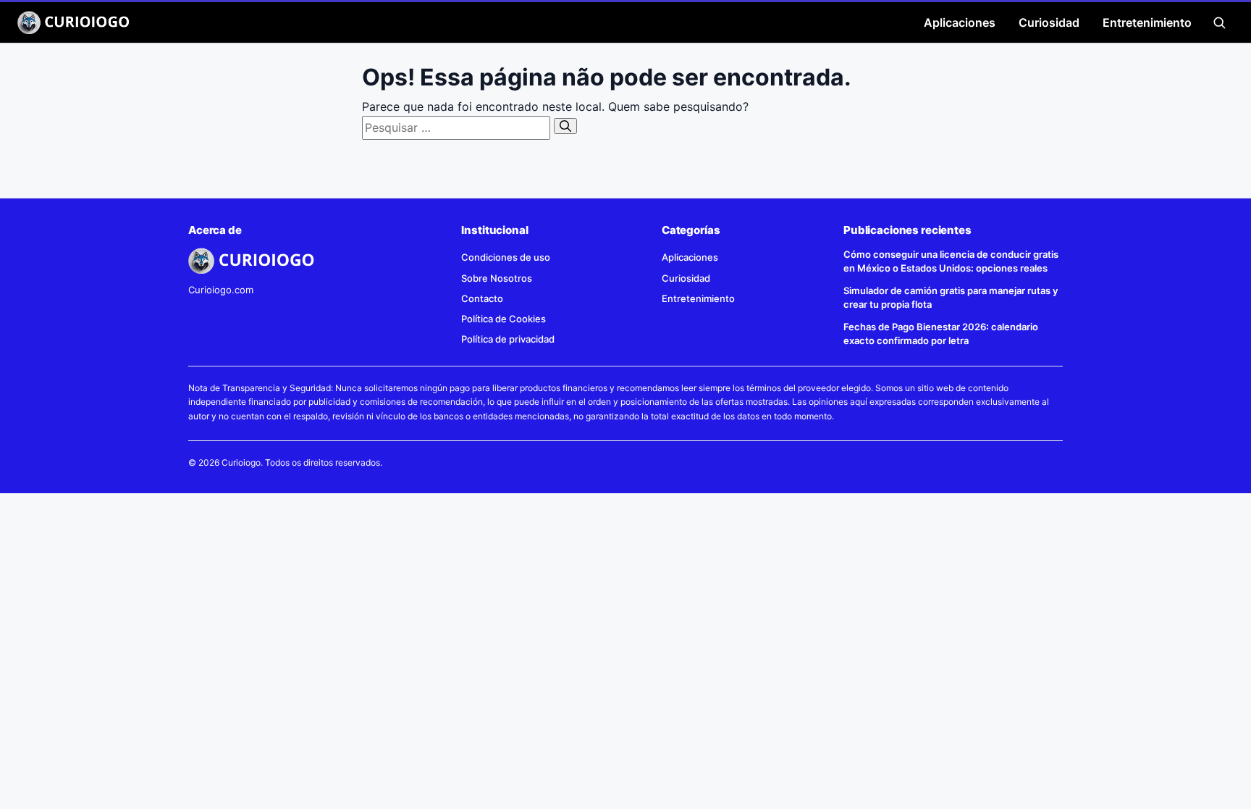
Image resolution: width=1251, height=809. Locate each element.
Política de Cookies (503, 318)
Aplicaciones (959, 22)
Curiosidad (1049, 22)
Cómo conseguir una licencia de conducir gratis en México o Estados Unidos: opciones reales (950, 261)
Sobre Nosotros (496, 278)
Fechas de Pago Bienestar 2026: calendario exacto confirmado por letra (940, 333)
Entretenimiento (1147, 22)
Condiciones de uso (505, 257)
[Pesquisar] (565, 126)
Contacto (482, 298)
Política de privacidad (508, 339)
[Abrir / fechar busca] (1219, 22)
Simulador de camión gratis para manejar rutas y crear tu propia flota (950, 297)
